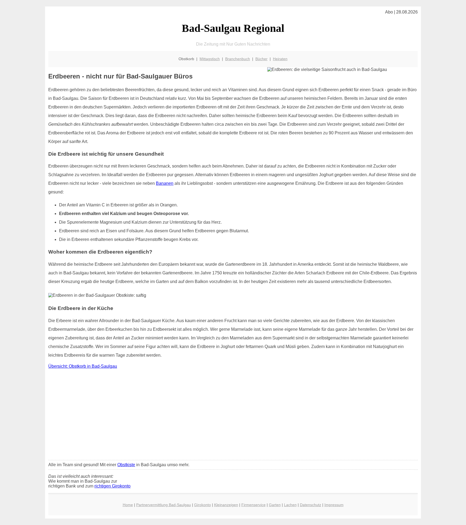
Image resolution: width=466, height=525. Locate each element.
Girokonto (202, 505)
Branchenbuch (237, 59)
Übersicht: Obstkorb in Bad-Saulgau (82, 366)
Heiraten (280, 59)
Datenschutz (310, 505)
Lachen (290, 505)
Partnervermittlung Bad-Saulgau (163, 505)
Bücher (261, 59)
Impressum (334, 505)
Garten (275, 505)
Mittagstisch (210, 59)
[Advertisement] (233, 416)
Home (128, 505)
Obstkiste (126, 464)
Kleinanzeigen (226, 505)
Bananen (164, 183)
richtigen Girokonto (112, 486)
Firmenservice (253, 505)
